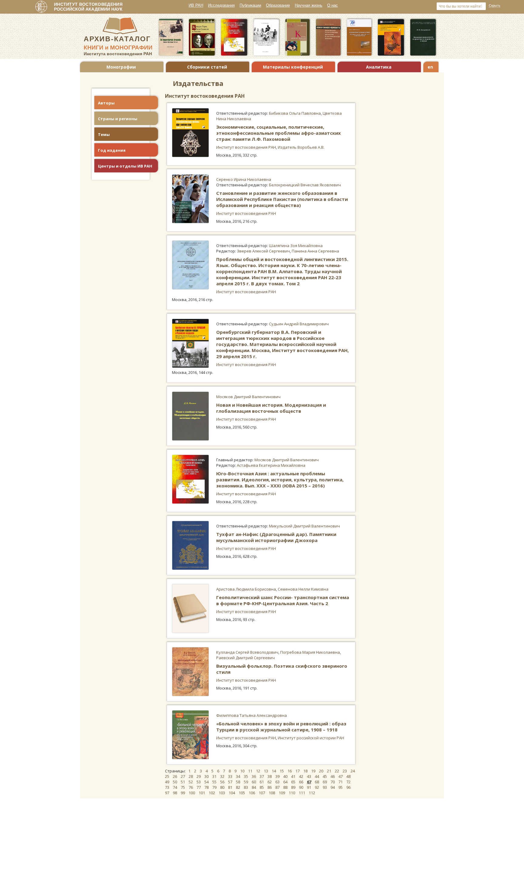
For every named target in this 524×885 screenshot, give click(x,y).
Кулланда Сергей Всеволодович (247, 652)
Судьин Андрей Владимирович (299, 324)
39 (277, 776)
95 (340, 787)
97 (167, 792)
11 (250, 771)
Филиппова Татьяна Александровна (251, 715)
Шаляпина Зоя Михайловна (296, 245)
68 (317, 782)
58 (238, 782)
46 (333, 776)
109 (282, 792)
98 (175, 792)
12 (258, 771)
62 (269, 782)
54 (206, 782)
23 (345, 771)
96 (348, 787)
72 (348, 782)
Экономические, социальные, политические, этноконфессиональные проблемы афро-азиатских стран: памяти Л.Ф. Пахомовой (278, 133)
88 (285, 787)
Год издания (112, 150)
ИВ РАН (196, 5)
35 (246, 776)
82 (238, 787)
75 (183, 787)
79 (214, 787)
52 (191, 782)
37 (262, 776)
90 (301, 787)
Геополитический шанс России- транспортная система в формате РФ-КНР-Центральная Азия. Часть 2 (282, 600)
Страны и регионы (117, 118)
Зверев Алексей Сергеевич (263, 251)
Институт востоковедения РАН (246, 147)
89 (293, 787)
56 (222, 782)
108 (272, 792)
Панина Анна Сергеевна (315, 251)
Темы (104, 134)
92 (317, 787)
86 (269, 787)
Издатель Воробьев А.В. (301, 147)
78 (206, 787)
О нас (332, 5)
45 (325, 776)
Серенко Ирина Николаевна (243, 179)
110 (292, 792)
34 (238, 776)
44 (317, 776)
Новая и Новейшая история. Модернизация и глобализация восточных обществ (271, 408)
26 (175, 776)
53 (198, 782)
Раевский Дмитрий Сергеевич (245, 657)
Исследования (221, 5)
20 (321, 771)
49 (167, 782)
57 (230, 782)
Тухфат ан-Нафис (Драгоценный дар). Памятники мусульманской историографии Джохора (276, 537)
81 (230, 787)
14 (274, 771)
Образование (278, 5)
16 (289, 771)
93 (325, 787)
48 (348, 776)
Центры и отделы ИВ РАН (125, 166)
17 (297, 771)
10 (242, 771)
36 (254, 776)
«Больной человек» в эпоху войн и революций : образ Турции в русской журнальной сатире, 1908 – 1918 (281, 727)
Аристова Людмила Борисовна (246, 589)
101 (202, 792)
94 (333, 787)
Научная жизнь (308, 5)
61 (262, 782)
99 (183, 792)
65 (293, 782)
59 (246, 782)
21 (329, 771)
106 (252, 792)
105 (242, 792)
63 (277, 782)
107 (262, 792)
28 (191, 776)
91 (309, 787)
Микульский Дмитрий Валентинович (304, 526)
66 (301, 782)
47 (340, 776)
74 (175, 787)
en (430, 67)
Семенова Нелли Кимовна (303, 589)
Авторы (106, 103)
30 (206, 776)
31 (214, 776)
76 (191, 787)
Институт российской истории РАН (311, 738)
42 (301, 776)
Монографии (121, 67)
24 (353, 771)
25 (167, 776)
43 (309, 776)
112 (312, 792)
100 (192, 792)
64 (285, 782)
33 (230, 776)
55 (214, 782)
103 (222, 792)
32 (222, 776)
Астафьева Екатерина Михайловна (271, 465)
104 (232, 792)
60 (254, 782)
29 (198, 776)
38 (269, 776)
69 (325, 782)
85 (262, 787)
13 (266, 771)
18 (305, 771)
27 (183, 776)
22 (337, 771)
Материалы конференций (293, 67)
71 (340, 782)
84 (254, 787)
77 (198, 787)
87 (277, 787)
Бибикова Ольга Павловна (295, 113)
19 (313, 771)
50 (175, 782)
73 (167, 787)
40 (285, 776)
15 (282, 771)
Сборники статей (207, 67)
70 (333, 782)
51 (183, 782)
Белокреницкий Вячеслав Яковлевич (305, 185)
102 (212, 792)
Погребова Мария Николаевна (310, 652)
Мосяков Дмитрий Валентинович (248, 396)
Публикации (250, 5)
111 (302, 792)
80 (222, 787)
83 (246, 787)
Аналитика (378, 67)
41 (293, 776)
